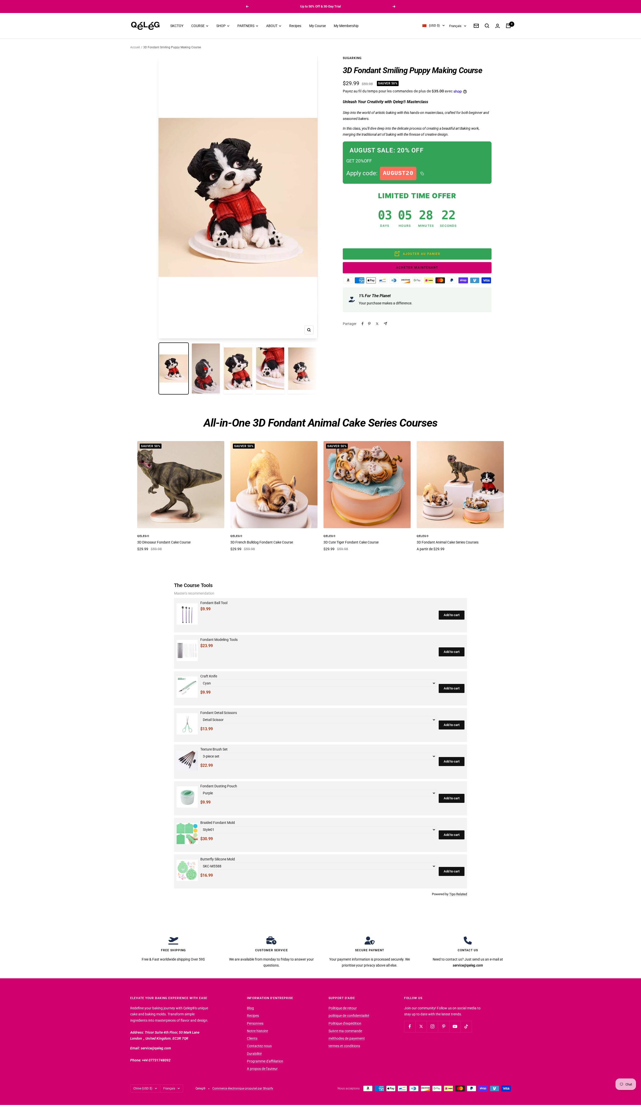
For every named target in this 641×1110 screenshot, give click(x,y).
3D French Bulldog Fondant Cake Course (261, 542)
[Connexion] (497, 26)
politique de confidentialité (349, 1016)
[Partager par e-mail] (385, 323)
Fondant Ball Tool (213, 603)
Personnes (255, 1023)
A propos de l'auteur (262, 1069)
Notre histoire (257, 1031)
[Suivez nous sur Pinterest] (443, 1026)
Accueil (135, 47)
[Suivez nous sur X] (421, 1026)
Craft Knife (208, 676)
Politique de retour (343, 1008)
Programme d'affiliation (265, 1061)
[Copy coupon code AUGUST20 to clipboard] (422, 173)
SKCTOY (176, 26)
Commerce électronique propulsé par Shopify (242, 1088)
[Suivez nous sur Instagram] (432, 1026)
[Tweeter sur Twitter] (377, 323)
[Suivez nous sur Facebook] (409, 1026)
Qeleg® (143, 536)
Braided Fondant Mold (217, 823)
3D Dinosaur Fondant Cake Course (164, 542)
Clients (252, 1038)
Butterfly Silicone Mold (217, 859)
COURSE (198, 26)
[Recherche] (487, 26)
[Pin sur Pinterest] (369, 323)
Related (461, 894)
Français (455, 26)
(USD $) (434, 26)
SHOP (221, 26)
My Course (317, 26)
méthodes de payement (347, 1038)
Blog (250, 1008)
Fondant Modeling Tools (219, 640)
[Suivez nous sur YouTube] (454, 1026)
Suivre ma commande (345, 1031)
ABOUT (272, 26)
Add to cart (451, 615)
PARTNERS (246, 26)
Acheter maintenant (417, 267)
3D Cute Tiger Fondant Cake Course (351, 542)
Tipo (452, 894)
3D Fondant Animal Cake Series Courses (447, 542)
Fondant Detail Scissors (218, 713)
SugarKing (352, 58)
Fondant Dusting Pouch (218, 786)
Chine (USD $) (142, 1088)
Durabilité (254, 1054)
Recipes (295, 26)
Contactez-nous (259, 1046)
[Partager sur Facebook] (363, 323)
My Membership (346, 26)
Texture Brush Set (214, 749)
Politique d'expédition (345, 1023)
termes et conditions (344, 1046)
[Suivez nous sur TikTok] (466, 1026)
